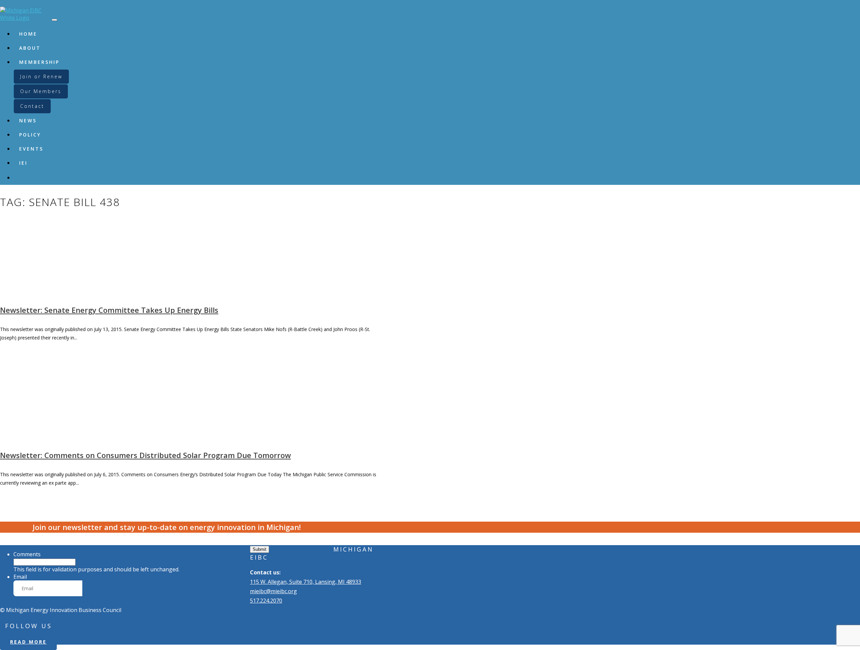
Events (31, 149)
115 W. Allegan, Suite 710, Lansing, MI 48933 (305, 581)
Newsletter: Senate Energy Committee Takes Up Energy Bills (109, 310)
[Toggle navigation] (54, 20)
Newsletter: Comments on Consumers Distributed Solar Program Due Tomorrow (145, 455)
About (30, 48)
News (28, 120)
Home (28, 34)
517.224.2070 (266, 600)
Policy (30, 134)
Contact (32, 106)
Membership (39, 62)
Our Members (40, 91)
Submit (259, 549)
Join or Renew (41, 76)
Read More (28, 642)
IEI (23, 163)
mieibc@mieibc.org (273, 591)
